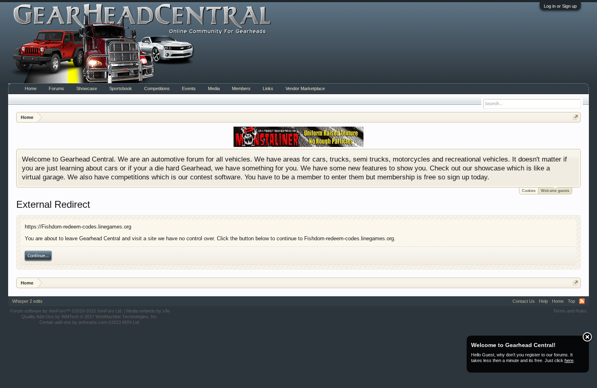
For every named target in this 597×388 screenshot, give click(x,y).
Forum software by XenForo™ (66, 310)
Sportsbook (120, 88)
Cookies (529, 191)
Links (268, 88)
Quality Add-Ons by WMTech (90, 316)
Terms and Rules (570, 310)
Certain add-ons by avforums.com (89, 322)
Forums (56, 88)
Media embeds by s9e (148, 310)
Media (214, 88)
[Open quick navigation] (575, 117)
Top (571, 301)
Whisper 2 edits (27, 301)
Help (543, 301)
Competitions (157, 88)
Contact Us (524, 301)
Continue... (38, 256)
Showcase (86, 88)
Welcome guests (555, 191)
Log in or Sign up (560, 6)
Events (189, 88)
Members (241, 88)
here (569, 360)
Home (31, 88)
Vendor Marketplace (305, 88)
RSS (582, 301)
